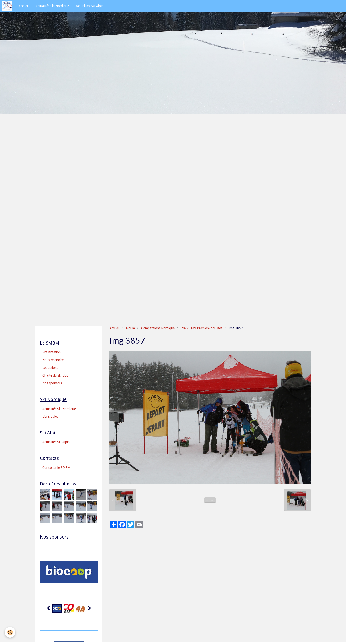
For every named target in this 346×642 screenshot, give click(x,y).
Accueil (23, 6)
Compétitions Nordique (158, 328)
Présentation (51, 352)
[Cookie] (10, 632)
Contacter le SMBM (56, 467)
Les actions (50, 368)
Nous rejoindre (53, 360)
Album (130, 328)
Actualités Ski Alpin (89, 6)
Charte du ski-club (55, 375)
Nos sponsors (52, 383)
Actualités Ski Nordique (52, 6)
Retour (210, 500)
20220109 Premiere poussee (201, 328)
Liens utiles (50, 416)
